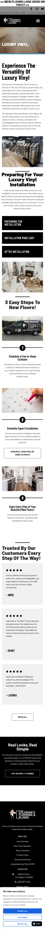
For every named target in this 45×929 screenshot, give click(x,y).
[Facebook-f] (31, 8)
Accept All (23, 911)
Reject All (23, 924)
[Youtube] (42, 8)
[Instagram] (36, 8)
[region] (22, 908)
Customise (22, 917)
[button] (38, 21)
